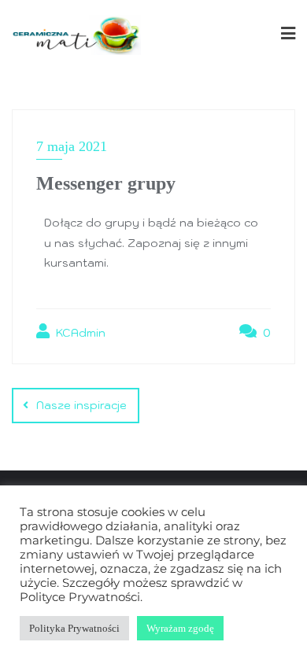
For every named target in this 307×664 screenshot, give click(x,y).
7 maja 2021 (71, 146)
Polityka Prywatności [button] (74, 628)
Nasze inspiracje (81, 405)
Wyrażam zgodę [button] (180, 628)
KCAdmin (79, 333)
